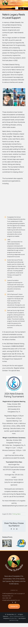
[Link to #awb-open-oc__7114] (23, 8)
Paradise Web (13, 618)
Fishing (15, 514)
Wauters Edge (14, 620)
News (18, 514)
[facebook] (12, 602)
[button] (3, 543)
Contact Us (13, 590)
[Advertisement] (14, 200)
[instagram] (15, 602)
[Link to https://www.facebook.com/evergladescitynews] (20, 8)
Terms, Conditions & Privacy (17, 616)
